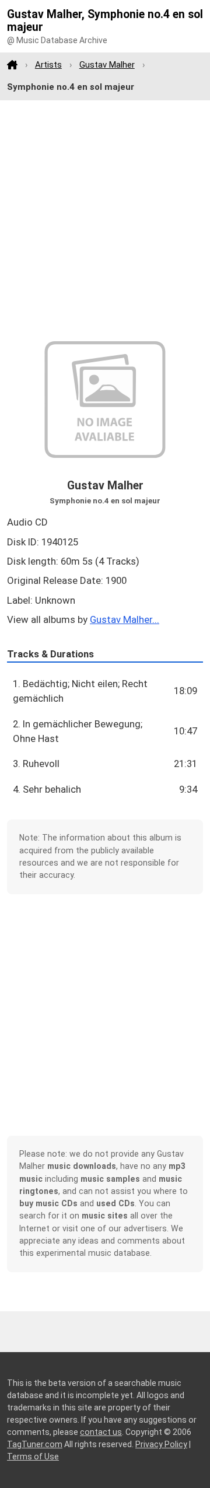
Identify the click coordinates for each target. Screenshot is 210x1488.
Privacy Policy (161, 1444)
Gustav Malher (107, 64)
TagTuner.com (34, 1444)
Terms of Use (33, 1456)
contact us (101, 1432)
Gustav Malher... (124, 619)
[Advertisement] (105, 221)
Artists (48, 64)
